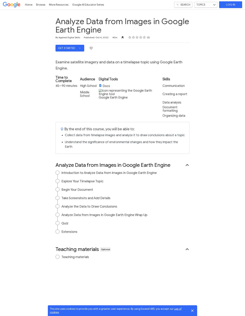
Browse (40, 4)
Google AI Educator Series (88, 4)
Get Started (67, 48)
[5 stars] (144, 37)
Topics (200, 4)
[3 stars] (137, 37)
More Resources (58, 4)
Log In (230, 4)
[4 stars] (141, 37)
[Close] (192, 311)
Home (28, 4)
